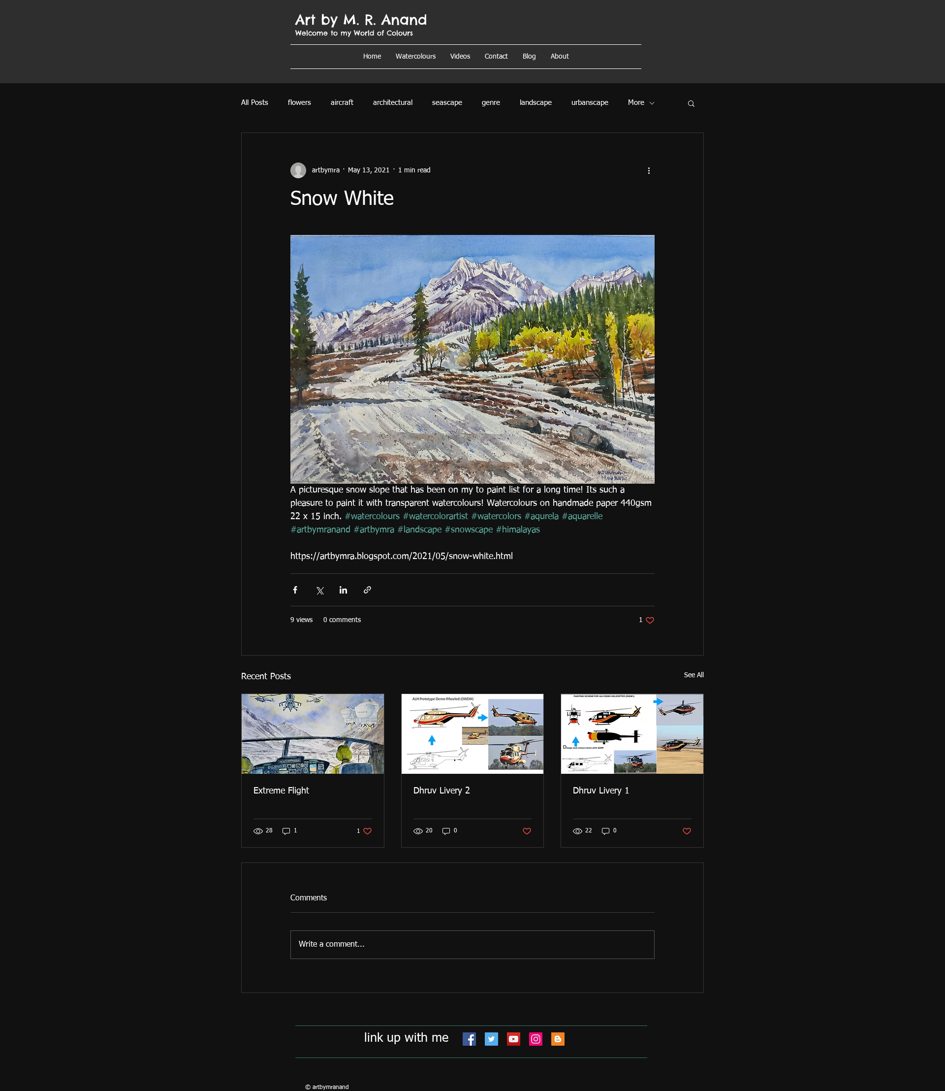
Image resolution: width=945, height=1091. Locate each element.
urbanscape (589, 102)
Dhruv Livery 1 (601, 791)
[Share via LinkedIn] (343, 590)
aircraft (342, 102)
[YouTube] (513, 1039)
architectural (392, 102)
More (636, 102)
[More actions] (649, 170)
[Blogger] (558, 1039)
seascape (447, 102)
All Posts (254, 102)
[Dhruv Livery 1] (632, 734)
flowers (299, 102)
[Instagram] (535, 1039)
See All (694, 675)
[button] (559, 56)
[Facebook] (469, 1039)
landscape (536, 102)
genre (491, 102)
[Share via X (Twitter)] (319, 590)
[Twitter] (491, 1039)
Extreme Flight (281, 791)
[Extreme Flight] (313, 734)
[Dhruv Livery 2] (473, 734)
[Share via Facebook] (295, 590)
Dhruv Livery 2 (441, 791)
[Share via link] (367, 590)
